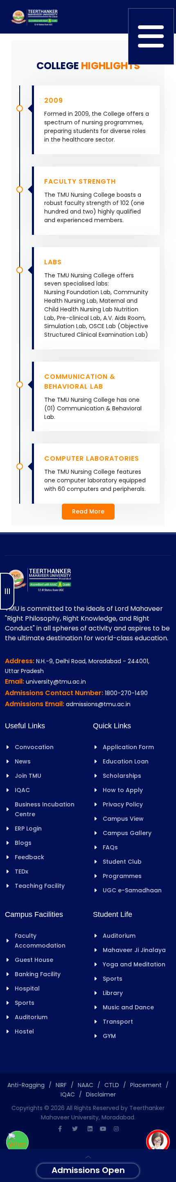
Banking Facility (38, 974)
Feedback (29, 857)
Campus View (123, 819)
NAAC (85, 1085)
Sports (24, 1003)
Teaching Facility (40, 886)
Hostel (24, 1031)
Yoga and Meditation (134, 964)
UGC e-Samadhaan (132, 890)
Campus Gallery (127, 833)
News (23, 761)
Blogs (23, 843)
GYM (109, 1036)
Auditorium (31, 1017)
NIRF (61, 1085)
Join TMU (28, 776)
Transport (118, 1022)
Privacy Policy (123, 804)
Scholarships (122, 776)
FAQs (110, 847)
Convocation (34, 747)
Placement (146, 1085)
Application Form (128, 747)
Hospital (27, 988)
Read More (88, 511)
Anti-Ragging (26, 1085)
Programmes (122, 876)
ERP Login (28, 828)
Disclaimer (101, 1094)
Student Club (122, 862)
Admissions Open (88, 1170)
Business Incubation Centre (44, 809)
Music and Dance (128, 1007)
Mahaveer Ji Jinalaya (134, 950)
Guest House (34, 960)
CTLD (111, 1085)
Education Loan (126, 761)
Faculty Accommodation (40, 941)
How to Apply (123, 790)
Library (113, 993)
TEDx (21, 871)
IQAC (22, 790)
